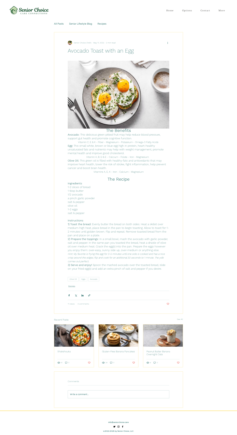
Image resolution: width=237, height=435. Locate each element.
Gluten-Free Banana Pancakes (118, 351)
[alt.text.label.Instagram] (118, 426)
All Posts (59, 23)
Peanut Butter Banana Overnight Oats (158, 353)
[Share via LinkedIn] (82, 295)
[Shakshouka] (74, 335)
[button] (222, 10)
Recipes (102, 23)
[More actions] (167, 42)
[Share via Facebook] (69, 295)
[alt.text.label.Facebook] (122, 426)
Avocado (93, 279)
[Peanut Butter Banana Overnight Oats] (163, 335)
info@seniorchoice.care (118, 422)
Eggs (83, 279)
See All (180, 319)
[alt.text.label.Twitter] (114, 426)
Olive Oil (73, 279)
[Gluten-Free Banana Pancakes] (118, 335)
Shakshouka (64, 351)
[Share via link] (89, 295)
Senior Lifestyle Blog (80, 23)
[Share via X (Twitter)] (75, 295)
